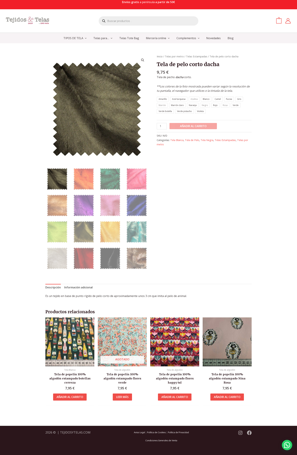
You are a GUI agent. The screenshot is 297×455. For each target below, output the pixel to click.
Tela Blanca (177, 140)
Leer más (122, 397)
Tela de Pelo (192, 140)
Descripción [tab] (53, 287)
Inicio (160, 56)
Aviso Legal (139, 432)
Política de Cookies (156, 432)
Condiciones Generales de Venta (161, 440)
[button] (85, 38)
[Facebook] (249, 432)
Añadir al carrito (193, 126)
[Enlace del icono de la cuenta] (288, 21)
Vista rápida (70, 363)
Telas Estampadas (196, 56)
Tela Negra (207, 140)
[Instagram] (240, 432)
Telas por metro (174, 56)
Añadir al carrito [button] (70, 397)
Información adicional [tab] (78, 287)
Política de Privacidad (178, 432)
